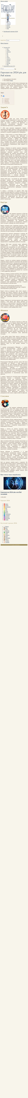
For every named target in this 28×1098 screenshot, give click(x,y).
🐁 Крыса (6, 526)
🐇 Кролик (6, 530)
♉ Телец (6, 505)
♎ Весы (6, 512)
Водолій (8, 63)
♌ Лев (5, 509)
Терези (8, 57)
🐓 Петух (6, 539)
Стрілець (8, 60)
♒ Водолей (7, 518)
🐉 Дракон (6, 532)
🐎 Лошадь (6, 535)
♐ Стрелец (7, 515)
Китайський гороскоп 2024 (9, 66)
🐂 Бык (5, 528)
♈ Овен (6, 504)
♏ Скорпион (7, 514)
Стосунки (7, 102)
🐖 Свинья (6, 542)
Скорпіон (9, 59)
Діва (7, 56)
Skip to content (4, 1)
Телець (8, 50)
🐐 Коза (6, 536)
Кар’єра (7, 100)
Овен (8, 49)
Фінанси (7, 101)
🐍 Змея (6, 533)
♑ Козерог (6, 516)
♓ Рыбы (6, 519)
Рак (7, 53)
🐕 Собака (6, 540)
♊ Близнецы (7, 507)
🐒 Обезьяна (7, 538)
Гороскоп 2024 (7, 47)
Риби (8, 64)
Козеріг (8, 61)
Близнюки (9, 51)
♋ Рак (5, 508)
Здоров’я (7, 98)
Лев (7, 54)
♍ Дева (6, 511)
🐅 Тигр (6, 529)
